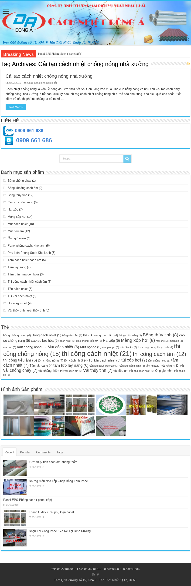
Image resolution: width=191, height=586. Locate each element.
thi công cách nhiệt (97, 353)
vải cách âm (73, 370)
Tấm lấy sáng (17, 267)
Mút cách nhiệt (18, 224)
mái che (162, 340)
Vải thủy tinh (98, 370)
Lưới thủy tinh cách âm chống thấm (53, 462)
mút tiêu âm (128, 347)
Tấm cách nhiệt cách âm (24, 260)
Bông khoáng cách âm (23, 188)
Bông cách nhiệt (46, 335)
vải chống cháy (20, 370)
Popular (25, 452)
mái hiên (176, 340)
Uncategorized (17, 303)
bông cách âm (72, 335)
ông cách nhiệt (144, 370)
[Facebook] (97, 574)
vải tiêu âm (123, 370)
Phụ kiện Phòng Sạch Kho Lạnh (29, 252)
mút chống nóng (32, 347)
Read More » (15, 107)
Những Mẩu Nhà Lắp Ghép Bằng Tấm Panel (59, 481)
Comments (43, 452)
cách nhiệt (67, 340)
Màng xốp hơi (17, 216)
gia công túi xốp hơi (89, 340)
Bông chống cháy (19, 180)
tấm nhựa (153, 365)
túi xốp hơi (134, 360)
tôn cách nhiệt (76, 360)
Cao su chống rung (20, 202)
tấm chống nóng (159, 360)
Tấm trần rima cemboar (23, 274)
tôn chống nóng (50, 360)
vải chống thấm (51, 370)
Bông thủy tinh (17, 195)
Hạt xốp (13, 209)
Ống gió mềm (17, 238)
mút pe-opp (110, 347)
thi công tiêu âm (20, 360)
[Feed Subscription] (189, 64)
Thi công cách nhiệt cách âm (27, 281)
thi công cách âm (159, 354)
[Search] (127, 159)
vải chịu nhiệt (172, 365)
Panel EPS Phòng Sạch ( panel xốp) (60, 53)
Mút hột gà (90, 347)
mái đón (9, 347)
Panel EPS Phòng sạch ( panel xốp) (27, 500)
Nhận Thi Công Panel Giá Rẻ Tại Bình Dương (60, 531)
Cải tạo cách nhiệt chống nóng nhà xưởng (49, 76)
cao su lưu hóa (45, 340)
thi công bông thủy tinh (155, 347)
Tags (60, 452)
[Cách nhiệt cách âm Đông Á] (95, 23)
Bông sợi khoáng (130, 335)
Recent (9, 452)
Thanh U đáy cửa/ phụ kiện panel (51, 512)
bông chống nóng (17, 335)
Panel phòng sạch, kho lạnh (26, 245)
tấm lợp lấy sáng (71, 365)
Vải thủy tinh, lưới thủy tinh (26, 310)
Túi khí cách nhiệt (20, 296)
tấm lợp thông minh (132, 365)
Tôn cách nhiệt (18, 289)
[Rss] (94, 574)
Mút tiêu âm (16, 231)
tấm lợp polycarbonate (104, 365)
